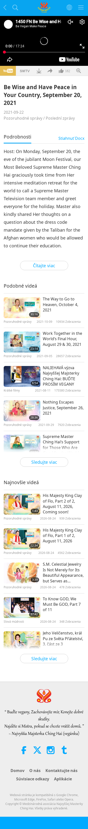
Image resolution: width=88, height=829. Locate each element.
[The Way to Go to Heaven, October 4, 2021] (22, 307)
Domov (17, 770)
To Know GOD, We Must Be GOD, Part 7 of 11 (62, 604)
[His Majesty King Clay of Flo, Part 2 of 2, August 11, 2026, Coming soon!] (22, 504)
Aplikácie (63, 779)
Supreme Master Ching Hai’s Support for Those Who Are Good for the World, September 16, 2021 (61, 445)
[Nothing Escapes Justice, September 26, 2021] (22, 410)
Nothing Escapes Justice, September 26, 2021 (63, 407)
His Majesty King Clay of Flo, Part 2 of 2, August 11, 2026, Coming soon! (62, 504)
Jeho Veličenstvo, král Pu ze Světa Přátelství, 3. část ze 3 (63, 638)
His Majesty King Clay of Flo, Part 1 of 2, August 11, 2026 (62, 535)
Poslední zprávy (60, 118)
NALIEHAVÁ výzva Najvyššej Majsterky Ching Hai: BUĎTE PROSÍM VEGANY (61, 376)
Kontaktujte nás (61, 770)
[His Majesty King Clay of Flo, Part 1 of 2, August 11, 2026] (22, 538)
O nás (35, 770)
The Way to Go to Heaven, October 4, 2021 (60, 304)
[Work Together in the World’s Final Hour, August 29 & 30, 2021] (22, 342)
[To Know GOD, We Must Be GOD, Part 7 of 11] (22, 607)
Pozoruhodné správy (23, 118)
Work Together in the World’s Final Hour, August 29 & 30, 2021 (62, 339)
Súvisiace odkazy (32, 779)
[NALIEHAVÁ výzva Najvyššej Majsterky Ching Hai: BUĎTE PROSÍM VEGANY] (22, 376)
